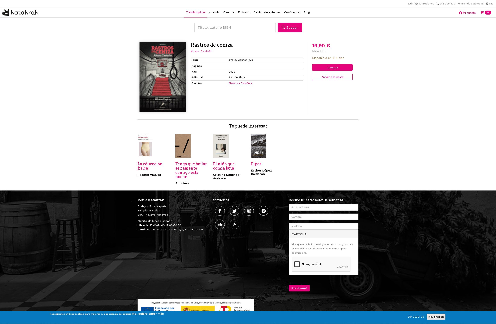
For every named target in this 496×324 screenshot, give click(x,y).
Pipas (256, 163)
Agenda (214, 12)
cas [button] (490, 3)
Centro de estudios (267, 12)
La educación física (150, 166)
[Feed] (235, 224)
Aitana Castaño (201, 51)
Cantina (228, 12)
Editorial (244, 12)
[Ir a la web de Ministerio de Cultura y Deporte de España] (196, 309)
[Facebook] (220, 211)
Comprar (332, 67)
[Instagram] (249, 211)
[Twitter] (235, 211)
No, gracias (436, 316)
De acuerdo (416, 316)
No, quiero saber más (148, 313)
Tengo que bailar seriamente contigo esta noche (191, 170)
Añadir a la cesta (332, 76)
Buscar (291, 27)
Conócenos (292, 12)
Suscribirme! (299, 288)
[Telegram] (264, 211)
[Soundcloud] (220, 224)
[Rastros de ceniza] (163, 77)
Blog (307, 12)
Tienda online (195, 12)
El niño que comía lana (224, 166)
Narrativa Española (240, 83)
